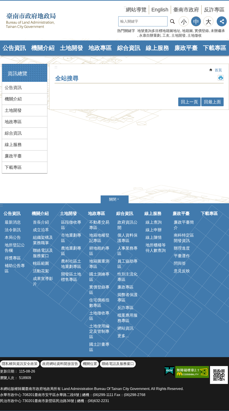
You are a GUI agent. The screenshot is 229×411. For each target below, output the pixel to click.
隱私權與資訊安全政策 (20, 364)
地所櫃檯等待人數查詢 (156, 248)
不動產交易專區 (99, 225)
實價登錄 (202, 31)
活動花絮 (41, 271)
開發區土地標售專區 (71, 277)
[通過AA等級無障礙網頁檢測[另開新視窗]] (192, 372)
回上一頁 (189, 102)
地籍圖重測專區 (99, 264)
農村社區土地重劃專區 (71, 264)
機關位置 (90, 364)
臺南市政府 (186, 10)
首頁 (218, 70)
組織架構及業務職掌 (43, 240)
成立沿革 (41, 230)
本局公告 (13, 237)
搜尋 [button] (172, 21)
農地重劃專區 (71, 251)
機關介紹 (43, 48)
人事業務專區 (127, 251)
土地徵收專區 (99, 316)
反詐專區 (214, 10)
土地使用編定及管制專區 (99, 331)
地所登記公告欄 (15, 248)
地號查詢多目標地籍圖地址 (158, 31)
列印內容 (221, 78)
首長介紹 (41, 222)
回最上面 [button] (212, 102)
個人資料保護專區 (127, 238)
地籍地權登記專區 (99, 238)
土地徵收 (194, 35)
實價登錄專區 (99, 290)
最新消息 (13, 222)
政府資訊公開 (127, 225)
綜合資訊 (128, 48)
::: (1, 66)
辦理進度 (182, 248)
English (159, 10)
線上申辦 (154, 230)
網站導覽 (136, 10)
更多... (123, 336)
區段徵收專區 (71, 225)
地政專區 (100, 48)
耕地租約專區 (99, 251)
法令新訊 (13, 230)
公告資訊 (14, 48)
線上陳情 (154, 237)
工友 (166, 35)
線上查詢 (154, 222)
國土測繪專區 (99, 277)
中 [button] (196, 22)
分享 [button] (222, 21)
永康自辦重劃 (150, 35)
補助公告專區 (15, 268)
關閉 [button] (112, 199)
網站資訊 (125, 328)
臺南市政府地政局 (38, 21)
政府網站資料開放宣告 (60, 364)
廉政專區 (125, 287)
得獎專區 (13, 258)
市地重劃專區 (71, 238)
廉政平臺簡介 (184, 225)
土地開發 (178, 35)
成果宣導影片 (43, 281)
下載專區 (214, 48)
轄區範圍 (41, 263)
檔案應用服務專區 (127, 318)
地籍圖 (187, 31)
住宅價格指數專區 (99, 303)
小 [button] (184, 22)
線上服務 (157, 48)
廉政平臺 (186, 48)
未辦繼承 (218, 31)
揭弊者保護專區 (127, 297)
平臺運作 (182, 256)
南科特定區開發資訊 (184, 238)
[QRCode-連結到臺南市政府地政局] (219, 375)
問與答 (180, 263)
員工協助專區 (127, 264)
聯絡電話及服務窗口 (43, 253)
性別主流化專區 (127, 277)
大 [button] (208, 22)
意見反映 (182, 271)
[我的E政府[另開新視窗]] (169, 371)
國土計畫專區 (99, 347)
